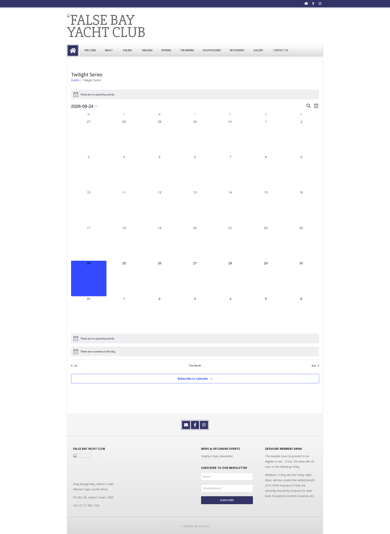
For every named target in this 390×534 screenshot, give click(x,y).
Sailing (127, 50)
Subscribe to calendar (193, 378)
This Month (195, 365)
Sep (314, 365)
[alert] (195, 94)
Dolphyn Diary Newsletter (217, 456)
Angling (147, 50)
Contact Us (280, 50)
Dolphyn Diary (212, 50)
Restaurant (237, 50)
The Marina (187, 50)
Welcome (90, 50)
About (109, 50)
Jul (75, 365)
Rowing (166, 50)
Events (75, 80)
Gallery (258, 50)
